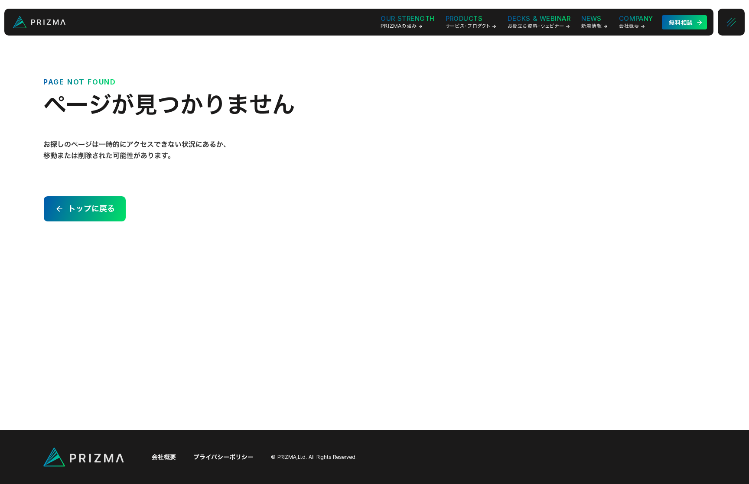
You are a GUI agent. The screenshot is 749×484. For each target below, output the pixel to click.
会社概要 (164, 457)
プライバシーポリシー (223, 457)
